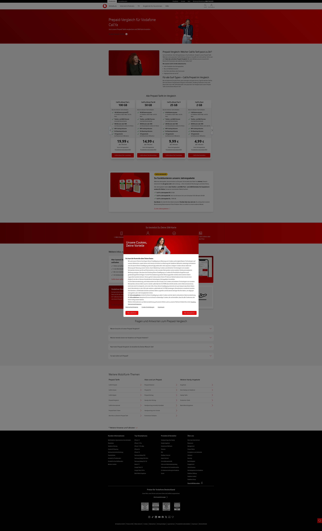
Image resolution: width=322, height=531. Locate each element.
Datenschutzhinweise (131, 307)
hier (154, 265)
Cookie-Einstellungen (148, 307)
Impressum (161, 307)
